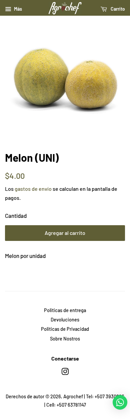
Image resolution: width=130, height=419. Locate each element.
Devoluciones (65, 319)
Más (17, 9)
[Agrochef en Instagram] (65, 373)
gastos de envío (33, 188)
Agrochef (73, 396)
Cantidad (16, 215)
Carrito (117, 9)
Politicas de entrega (65, 310)
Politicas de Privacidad (65, 329)
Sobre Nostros (65, 338)
